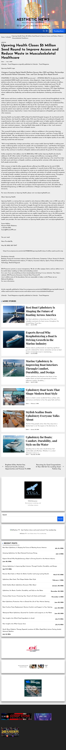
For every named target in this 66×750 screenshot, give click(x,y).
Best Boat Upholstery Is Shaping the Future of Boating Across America (41, 311)
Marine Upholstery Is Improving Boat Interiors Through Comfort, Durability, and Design (42, 366)
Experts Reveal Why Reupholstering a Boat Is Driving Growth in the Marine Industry (41, 338)
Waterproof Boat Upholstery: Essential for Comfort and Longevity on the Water (27, 612)
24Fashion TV (23, 533)
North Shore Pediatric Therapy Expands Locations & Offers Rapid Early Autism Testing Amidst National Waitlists (32, 630)
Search (5, 515)
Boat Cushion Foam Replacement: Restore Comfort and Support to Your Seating (27, 607)
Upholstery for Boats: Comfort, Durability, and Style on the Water (41, 440)
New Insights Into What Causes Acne (14, 623)
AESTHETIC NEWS (33, 20)
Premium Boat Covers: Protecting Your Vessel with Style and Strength (24, 596)
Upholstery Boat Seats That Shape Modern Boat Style (43, 391)
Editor (2, 61)
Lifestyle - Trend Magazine (9, 64)
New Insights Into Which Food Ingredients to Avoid (18, 618)
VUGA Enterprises (32, 501)
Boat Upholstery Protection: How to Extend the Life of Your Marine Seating (26, 601)
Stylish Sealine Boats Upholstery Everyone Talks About (42, 415)
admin (27, 324)
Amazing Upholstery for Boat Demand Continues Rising (20, 553)
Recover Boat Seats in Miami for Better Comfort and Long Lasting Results (26, 574)
